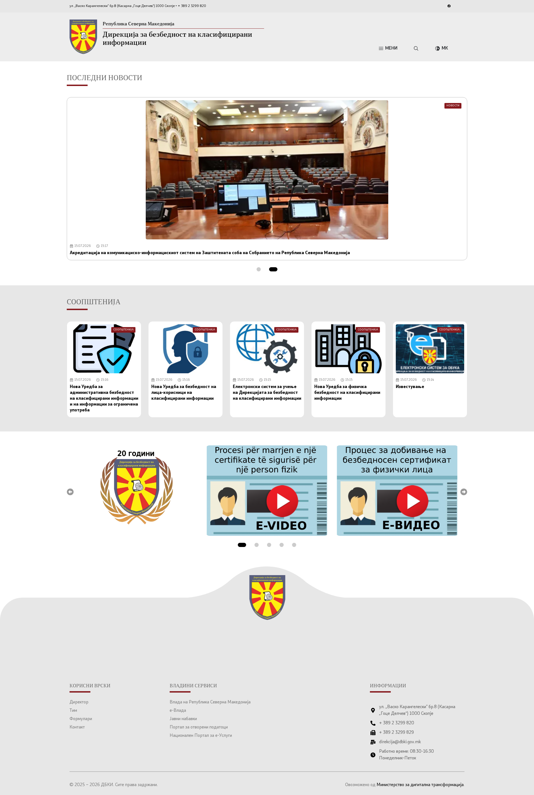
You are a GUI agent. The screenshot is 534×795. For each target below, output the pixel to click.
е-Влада (178, 710)
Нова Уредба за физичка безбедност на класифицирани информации (347, 393)
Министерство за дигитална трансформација (420, 785)
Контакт (77, 727)
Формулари (81, 719)
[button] (259, 269)
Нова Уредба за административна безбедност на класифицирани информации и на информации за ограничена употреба (104, 399)
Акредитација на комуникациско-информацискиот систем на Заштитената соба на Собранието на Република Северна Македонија (210, 253)
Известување (410, 387)
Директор (79, 702)
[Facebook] (449, 6)
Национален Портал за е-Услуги (201, 735)
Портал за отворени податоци (199, 727)
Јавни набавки (183, 719)
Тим (73, 710)
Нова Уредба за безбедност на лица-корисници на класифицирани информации (183, 393)
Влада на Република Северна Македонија (210, 702)
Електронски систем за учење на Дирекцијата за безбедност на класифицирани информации (267, 393)
